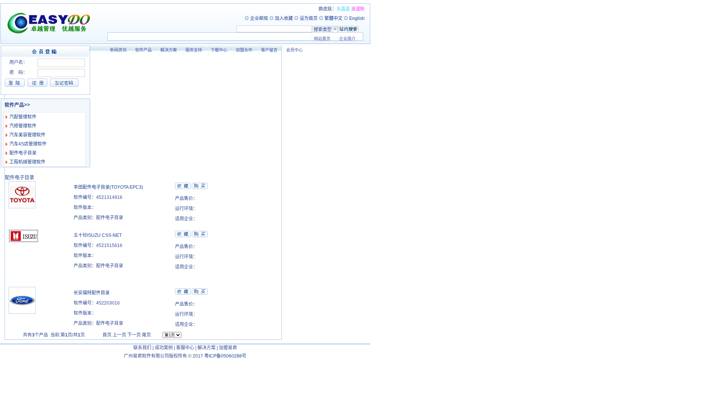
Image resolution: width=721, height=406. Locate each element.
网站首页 (321, 38)
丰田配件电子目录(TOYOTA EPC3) (108, 187)
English (357, 18)
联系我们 (142, 347)
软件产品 (142, 50)
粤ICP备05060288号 (225, 356)
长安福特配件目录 (92, 292)
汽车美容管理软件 (27, 135)
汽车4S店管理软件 (28, 144)
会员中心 (293, 50)
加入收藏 (284, 18)
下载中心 (218, 50)
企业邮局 (259, 18)
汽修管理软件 (22, 126)
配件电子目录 (22, 153)
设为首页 (309, 18)
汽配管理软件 (22, 117)
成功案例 (164, 347)
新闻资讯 (117, 50)
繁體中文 (333, 18)
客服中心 (185, 347)
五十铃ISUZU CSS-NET (98, 235)
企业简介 (346, 38)
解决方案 (167, 50)
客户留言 (268, 50)
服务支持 (193, 50)
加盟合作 (243, 50)
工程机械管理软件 (27, 162)
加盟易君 (228, 347)
